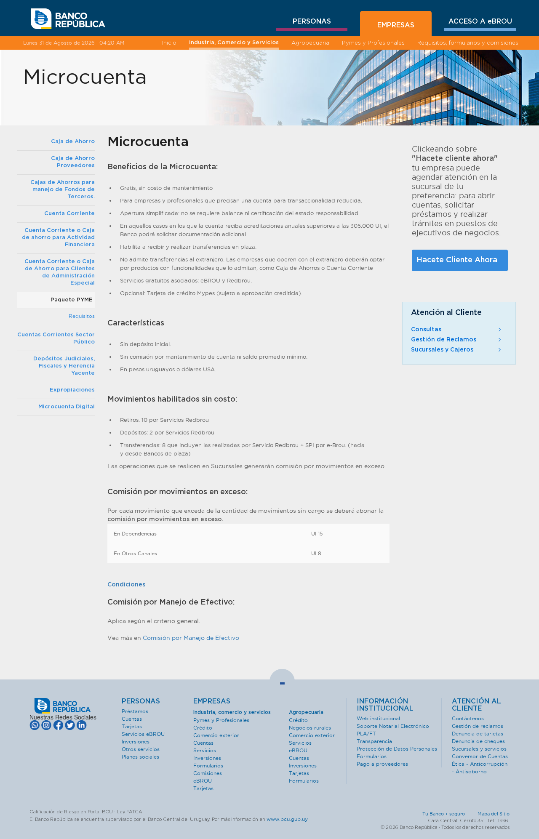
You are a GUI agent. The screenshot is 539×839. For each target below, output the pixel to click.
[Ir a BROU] (68, 18)
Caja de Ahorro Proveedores (73, 162)
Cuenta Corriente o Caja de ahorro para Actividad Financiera (58, 238)
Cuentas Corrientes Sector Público (56, 338)
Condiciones (126, 585)
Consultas (426, 330)
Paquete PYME (72, 300)
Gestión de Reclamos (443, 340)
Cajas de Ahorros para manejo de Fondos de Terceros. (62, 190)
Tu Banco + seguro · (449, 813)
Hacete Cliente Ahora (456, 260)
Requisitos (82, 316)
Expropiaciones (72, 390)
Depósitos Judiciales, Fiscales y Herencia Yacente (64, 366)
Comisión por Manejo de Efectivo (191, 637)
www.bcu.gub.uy (287, 819)
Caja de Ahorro (73, 141)
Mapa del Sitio (494, 813)
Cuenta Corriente (69, 213)
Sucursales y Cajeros (442, 350)
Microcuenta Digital (66, 407)
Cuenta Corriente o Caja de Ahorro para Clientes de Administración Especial (59, 272)
